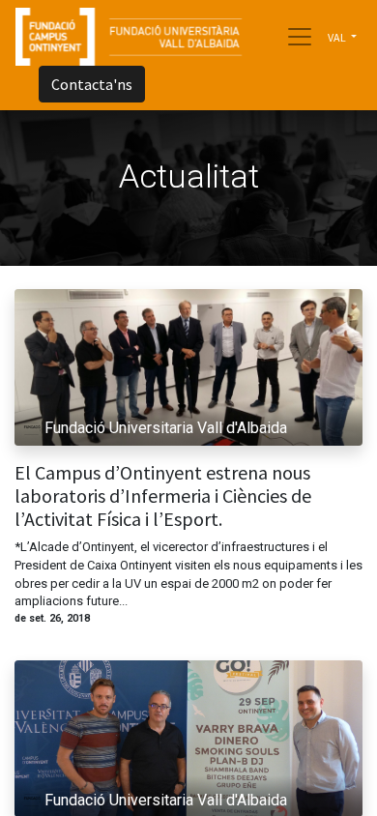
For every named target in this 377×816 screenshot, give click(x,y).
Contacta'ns (91, 84)
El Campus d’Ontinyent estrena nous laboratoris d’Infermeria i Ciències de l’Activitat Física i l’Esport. (162, 496)
